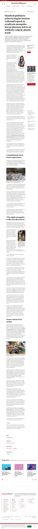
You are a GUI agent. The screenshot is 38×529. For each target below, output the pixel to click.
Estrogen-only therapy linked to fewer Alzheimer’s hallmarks (31, 125)
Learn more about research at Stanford (31, 84)
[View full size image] (21, 61)
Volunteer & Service (31, 502)
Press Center (34, 517)
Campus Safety (22, 505)
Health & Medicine (30, 11)
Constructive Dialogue (6, 500)
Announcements (4, 517)
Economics (13, 505)
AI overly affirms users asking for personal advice (31, 118)
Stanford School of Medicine (10, 443)
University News (7, 6)
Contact (26, 516)
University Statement (6, 503)
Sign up (29, 52)
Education (13, 506)
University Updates (17, 516)
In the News (12, 516)
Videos (2, 516)
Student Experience (30, 6)
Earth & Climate (14, 504)
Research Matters (14, 501)
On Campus (23, 6)
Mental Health (31, 501)
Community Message (5, 504)
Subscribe (29, 516)
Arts (20, 502)
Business (13, 503)
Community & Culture (23, 506)
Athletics (21, 503)
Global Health (15, 448)
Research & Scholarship (15, 6)
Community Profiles (7, 516)
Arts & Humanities (14, 502)
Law (12, 508)
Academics (30, 500)
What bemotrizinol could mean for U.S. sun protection (31, 113)
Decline (34, 526)
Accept (29, 526)
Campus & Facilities (5, 507)
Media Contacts (34, 516)
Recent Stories (9, 517)
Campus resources (22, 504)
